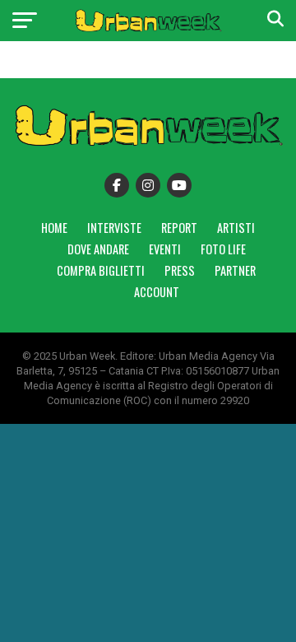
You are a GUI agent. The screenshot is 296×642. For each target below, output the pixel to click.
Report (179, 227)
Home (54, 227)
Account (156, 291)
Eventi (165, 249)
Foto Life (223, 249)
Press (179, 270)
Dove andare (98, 249)
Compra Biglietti (101, 270)
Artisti (236, 227)
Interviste (114, 227)
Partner (235, 270)
